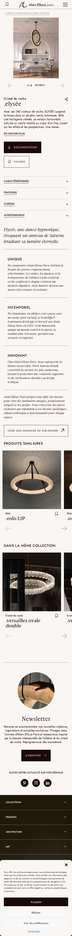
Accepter (36, 902)
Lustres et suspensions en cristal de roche (27, 13)
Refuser (36, 912)
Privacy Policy (34, 931)
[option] (36, 48)
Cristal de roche (15, 98)
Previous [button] (10, 85)
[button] (66, 865)
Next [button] (62, 85)
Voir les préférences (36, 923)
